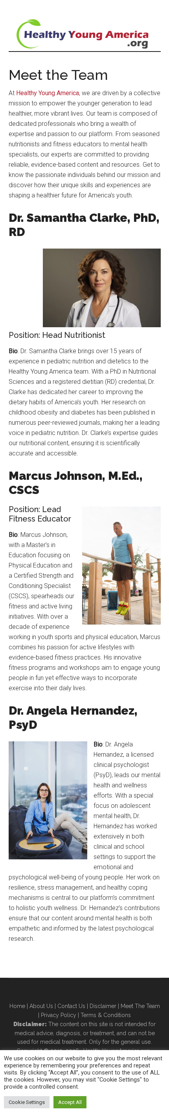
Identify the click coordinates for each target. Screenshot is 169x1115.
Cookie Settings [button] (27, 1102)
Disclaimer (103, 1006)
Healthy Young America (85, 33)
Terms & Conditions (106, 1015)
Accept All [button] (70, 1102)
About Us (41, 1006)
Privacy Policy (58, 1015)
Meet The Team (140, 1006)
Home (17, 1006)
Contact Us (71, 1006)
